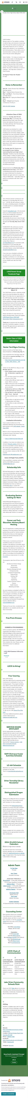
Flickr (13, 988)
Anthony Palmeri (10, 889)
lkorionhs (11, 1045)
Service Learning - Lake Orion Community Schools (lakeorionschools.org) (12, 743)
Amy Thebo (14, 873)
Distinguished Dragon (17, 805)
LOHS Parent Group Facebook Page (14, 273)
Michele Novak (16, 939)
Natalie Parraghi (12, 937)
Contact (14, 1062)
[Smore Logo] (6, 2)
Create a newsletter (8, 1094)
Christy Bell (16, 934)
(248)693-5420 (10, 1036)
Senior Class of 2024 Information (14, 340)
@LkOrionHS (10, 1042)
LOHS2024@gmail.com (9, 463)
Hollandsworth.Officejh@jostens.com (12, 454)
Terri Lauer (14, 896)
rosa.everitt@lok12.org (8, 602)
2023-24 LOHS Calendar (9, 106)
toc (2, 12)
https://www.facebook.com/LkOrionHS (12, 1040)
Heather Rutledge (14, 901)
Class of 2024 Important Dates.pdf (14, 438)
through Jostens (12, 444)
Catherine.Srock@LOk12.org (10, 717)
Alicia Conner (16, 941)
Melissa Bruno (16, 935)
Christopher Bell (14, 893)
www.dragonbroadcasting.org (15, 771)
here (11, 485)
